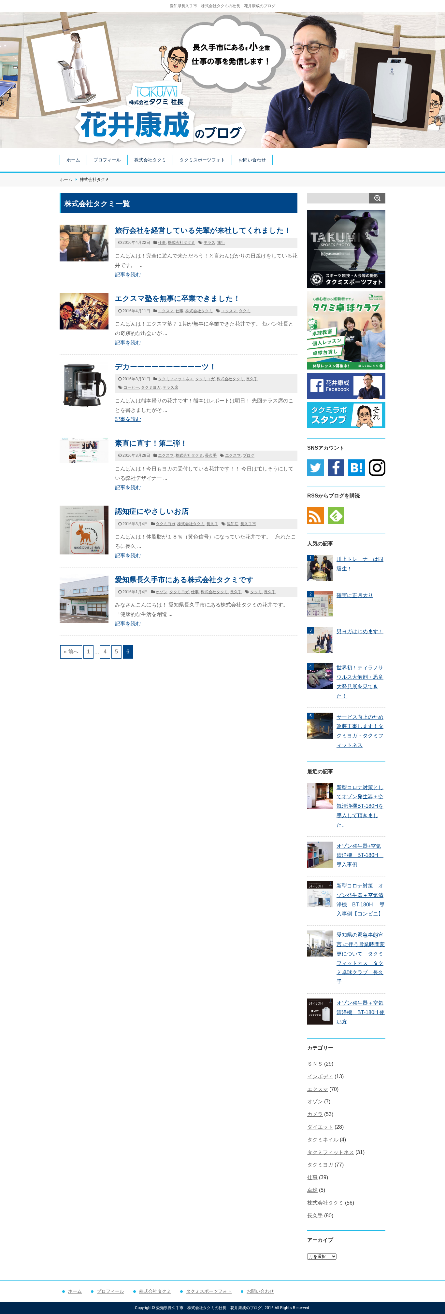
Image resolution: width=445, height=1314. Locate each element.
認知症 (232, 524)
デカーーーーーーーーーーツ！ (165, 367)
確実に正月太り (355, 595)
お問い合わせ (252, 159)
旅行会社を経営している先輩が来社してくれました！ (203, 230)
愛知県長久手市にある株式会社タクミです (184, 580)
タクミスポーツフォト (202, 159)
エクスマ (166, 311)
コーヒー (131, 387)
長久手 (252, 379)
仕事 (162, 242)
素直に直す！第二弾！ (151, 443)
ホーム (73, 159)
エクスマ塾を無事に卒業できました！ (177, 298)
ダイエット (320, 1127)
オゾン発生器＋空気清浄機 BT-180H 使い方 (361, 1012)
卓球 (312, 1190)
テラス (209, 242)
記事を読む (128, 274)
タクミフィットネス (175, 379)
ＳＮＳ (315, 1064)
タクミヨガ (205, 379)
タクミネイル (322, 1139)
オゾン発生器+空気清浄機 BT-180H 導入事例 (360, 855)
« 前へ (71, 651)
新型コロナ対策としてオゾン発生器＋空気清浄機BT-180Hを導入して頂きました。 (360, 806)
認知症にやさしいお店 (152, 511)
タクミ (245, 311)
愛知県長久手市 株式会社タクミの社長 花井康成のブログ (222, 6)
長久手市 (248, 524)
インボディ (320, 1076)
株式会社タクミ (150, 159)
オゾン (161, 592)
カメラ (315, 1114)
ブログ (248, 455)
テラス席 (170, 387)
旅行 (221, 242)
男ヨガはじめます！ (360, 631)
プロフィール (107, 159)
